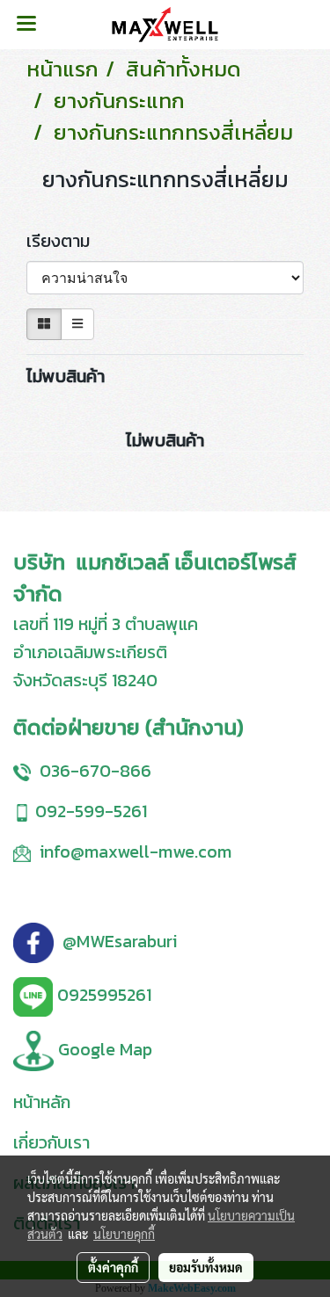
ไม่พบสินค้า (65, 376)
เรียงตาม (64, 241)
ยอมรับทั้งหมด (206, 1267)
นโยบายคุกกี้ (124, 1234)
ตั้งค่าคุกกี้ (113, 1267)
